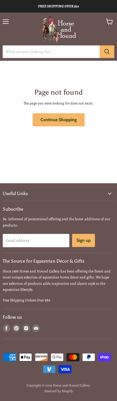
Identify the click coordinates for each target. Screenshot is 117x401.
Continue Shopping (59, 119)
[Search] (107, 51)
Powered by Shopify (58, 391)
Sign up (83, 240)
